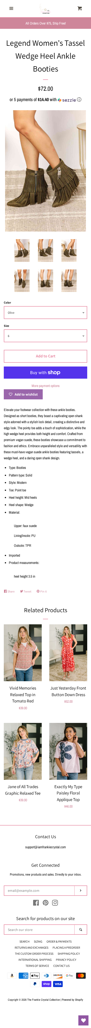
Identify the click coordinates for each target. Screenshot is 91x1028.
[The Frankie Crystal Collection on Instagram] (55, 904)
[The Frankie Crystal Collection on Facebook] (36, 904)
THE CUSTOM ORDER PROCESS (34, 953)
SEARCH (24, 941)
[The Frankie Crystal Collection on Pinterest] (45, 904)
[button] (45, 99)
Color (7, 302)
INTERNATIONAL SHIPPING (35, 960)
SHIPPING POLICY (69, 953)
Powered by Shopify (72, 999)
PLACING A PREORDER (66, 947)
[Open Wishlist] (83, 1020)
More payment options (46, 385)
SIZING (38, 941)
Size (6, 326)
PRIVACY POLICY (66, 960)
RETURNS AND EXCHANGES (31, 947)
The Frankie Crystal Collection (43, 999)
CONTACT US (61, 966)
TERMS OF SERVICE (37, 966)
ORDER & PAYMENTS (59, 941)
